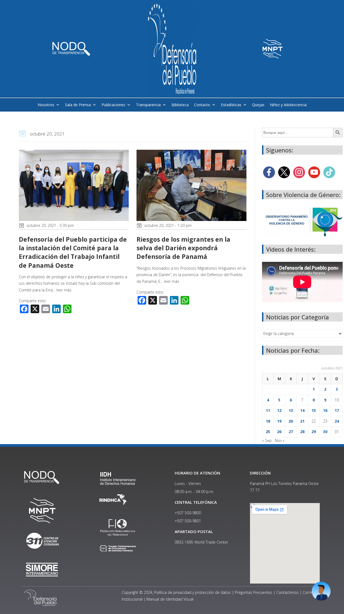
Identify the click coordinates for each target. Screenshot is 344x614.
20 (291, 421)
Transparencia (148, 104)
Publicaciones (113, 104)
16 (325, 410)
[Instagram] (299, 171)
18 (268, 421)
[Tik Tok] (329, 171)
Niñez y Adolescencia (288, 104)
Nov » (279, 440)
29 (313, 431)
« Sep (267, 440)
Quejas (258, 104)
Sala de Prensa (78, 104)
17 (337, 410)
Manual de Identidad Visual (170, 599)
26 (279, 431)
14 (302, 410)
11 (268, 410)
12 (279, 410)
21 (302, 421)
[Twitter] (284, 171)
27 (291, 431)
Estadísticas (231, 104)
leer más (63, 289)
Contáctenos (287, 592)
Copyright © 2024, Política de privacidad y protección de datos (176, 592)
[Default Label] (314, 171)
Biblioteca (180, 104)
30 (325, 431)
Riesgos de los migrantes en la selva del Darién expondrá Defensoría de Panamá (183, 248)
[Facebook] (269, 171)
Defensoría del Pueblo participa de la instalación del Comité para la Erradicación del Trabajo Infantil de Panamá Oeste (73, 252)
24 (337, 421)
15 (313, 410)
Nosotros (46, 104)
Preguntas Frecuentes (253, 592)
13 (291, 410)
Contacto (202, 104)
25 (268, 431)
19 (279, 421)
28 (302, 431)
